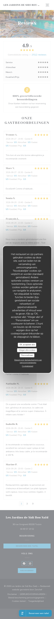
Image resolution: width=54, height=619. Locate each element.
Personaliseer (27, 355)
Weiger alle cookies (27, 350)
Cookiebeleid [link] (27, 366)
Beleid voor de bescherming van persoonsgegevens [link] (28, 361)
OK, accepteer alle (27, 344)
